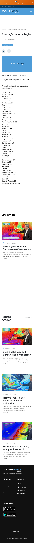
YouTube (22, 493)
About (19, 529)
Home (3, 29)
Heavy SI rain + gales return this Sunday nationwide (13, 400)
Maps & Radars (7, 487)
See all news (28, 317)
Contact (25, 529)
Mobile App (16, 531)
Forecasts (6, 484)
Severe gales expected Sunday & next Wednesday (17, 248)
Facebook (22, 484)
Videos (5, 493)
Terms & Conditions (9, 529)
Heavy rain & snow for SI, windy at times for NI (16, 448)
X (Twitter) (23, 487)
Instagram (23, 490)
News (9, 29)
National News (7, 45)
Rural (4, 496)
